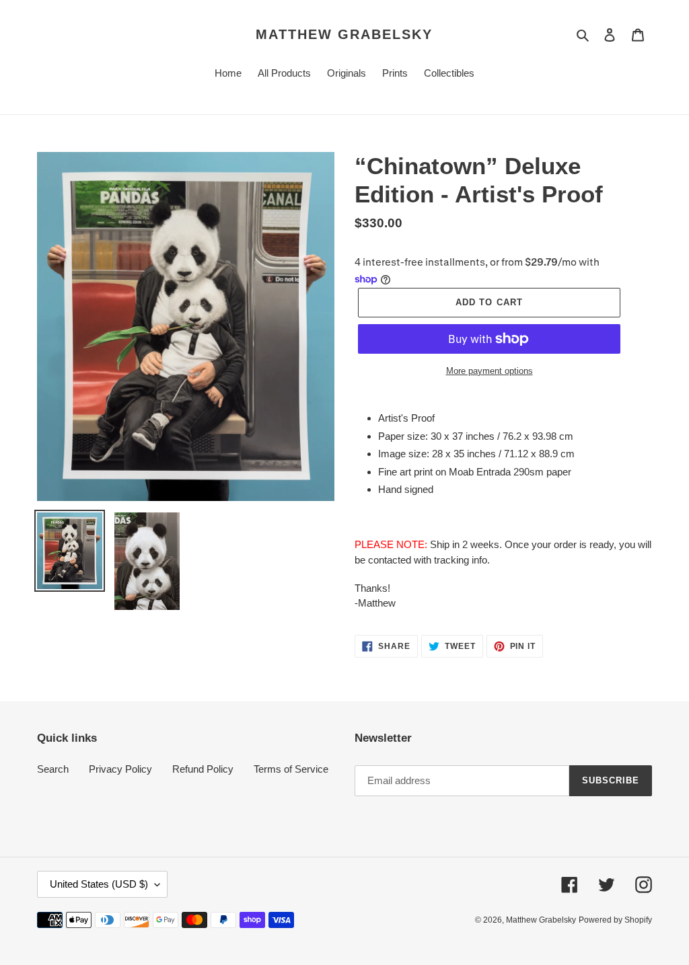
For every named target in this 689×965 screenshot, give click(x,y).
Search (53, 769)
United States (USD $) (99, 884)
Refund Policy (202, 769)
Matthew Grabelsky (344, 34)
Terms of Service (291, 769)
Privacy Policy (120, 769)
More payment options (489, 371)
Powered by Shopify (615, 920)
